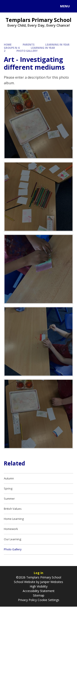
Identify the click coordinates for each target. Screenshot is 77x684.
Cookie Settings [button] (48, 600)
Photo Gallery (26, 50)
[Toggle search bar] (8, 6)
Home (8, 44)
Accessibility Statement (39, 591)
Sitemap (38, 595)
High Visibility (38, 586)
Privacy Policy (27, 600)
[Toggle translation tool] (18, 6)
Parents (28, 44)
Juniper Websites (51, 582)
